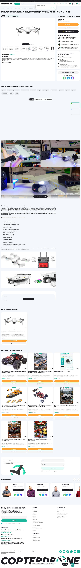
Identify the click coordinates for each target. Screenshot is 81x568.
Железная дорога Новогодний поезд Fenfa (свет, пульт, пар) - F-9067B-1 (39, 440)
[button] (14, 329)
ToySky (3, 16)
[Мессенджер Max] (72, 79)
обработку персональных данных (15, 523)
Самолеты (35, 519)
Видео (32, 44)
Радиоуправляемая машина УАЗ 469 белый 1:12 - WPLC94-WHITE (66, 406)
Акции (37, 1)
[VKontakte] (75, 551)
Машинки (35, 511)
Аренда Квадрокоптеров (62, 516)
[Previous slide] (5, 30)
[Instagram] (67, 551)
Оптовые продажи (61, 509)
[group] (28, 30)
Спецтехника (35, 524)
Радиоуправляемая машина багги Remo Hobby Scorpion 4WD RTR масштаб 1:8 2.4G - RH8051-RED (40, 406)
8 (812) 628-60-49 (5, 536)
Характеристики (38, 99)
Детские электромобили (38, 522)
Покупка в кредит (60, 517)
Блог (58, 511)
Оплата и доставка (15, 1)
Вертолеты (35, 514)
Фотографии (26, 44)
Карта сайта (3, 553)
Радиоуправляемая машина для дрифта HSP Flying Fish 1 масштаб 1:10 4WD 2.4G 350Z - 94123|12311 (40, 372)
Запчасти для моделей (37, 528)
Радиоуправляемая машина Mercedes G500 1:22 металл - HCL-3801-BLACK (13, 440)
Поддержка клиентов (24, 1)
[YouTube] (64, 551)
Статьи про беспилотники (62, 513)
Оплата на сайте (36, 542)
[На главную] (40, 561)
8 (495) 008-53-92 (63, 3)
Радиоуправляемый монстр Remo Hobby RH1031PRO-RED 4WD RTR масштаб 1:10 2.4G (14, 372)
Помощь (34, 538)
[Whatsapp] (71, 551)
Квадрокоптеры (36, 509)
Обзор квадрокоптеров (62, 514)
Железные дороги (36, 525)
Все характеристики (6, 62)
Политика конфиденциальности (8, 552)
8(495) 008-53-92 (5, 532)
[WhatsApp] (64, 79)
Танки (34, 513)
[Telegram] (68, 79)
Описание (31, 99)
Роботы (34, 517)
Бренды (34, 530)
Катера (34, 516)
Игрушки (34, 527)
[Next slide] (51, 30)
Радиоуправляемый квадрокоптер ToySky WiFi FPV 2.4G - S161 (14, 331)
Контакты (3, 1)
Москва (67, 54)
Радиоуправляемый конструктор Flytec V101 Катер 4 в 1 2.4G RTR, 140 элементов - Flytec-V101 (13, 406)
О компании (8, 1)
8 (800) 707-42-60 (5, 540)
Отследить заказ (32, 1)
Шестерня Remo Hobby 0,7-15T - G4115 (62, 371)
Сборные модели (36, 520)
